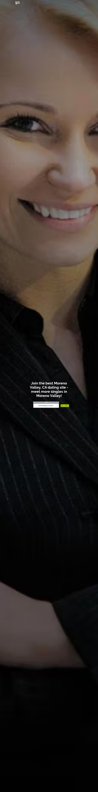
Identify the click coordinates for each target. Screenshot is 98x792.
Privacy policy (59, 411)
